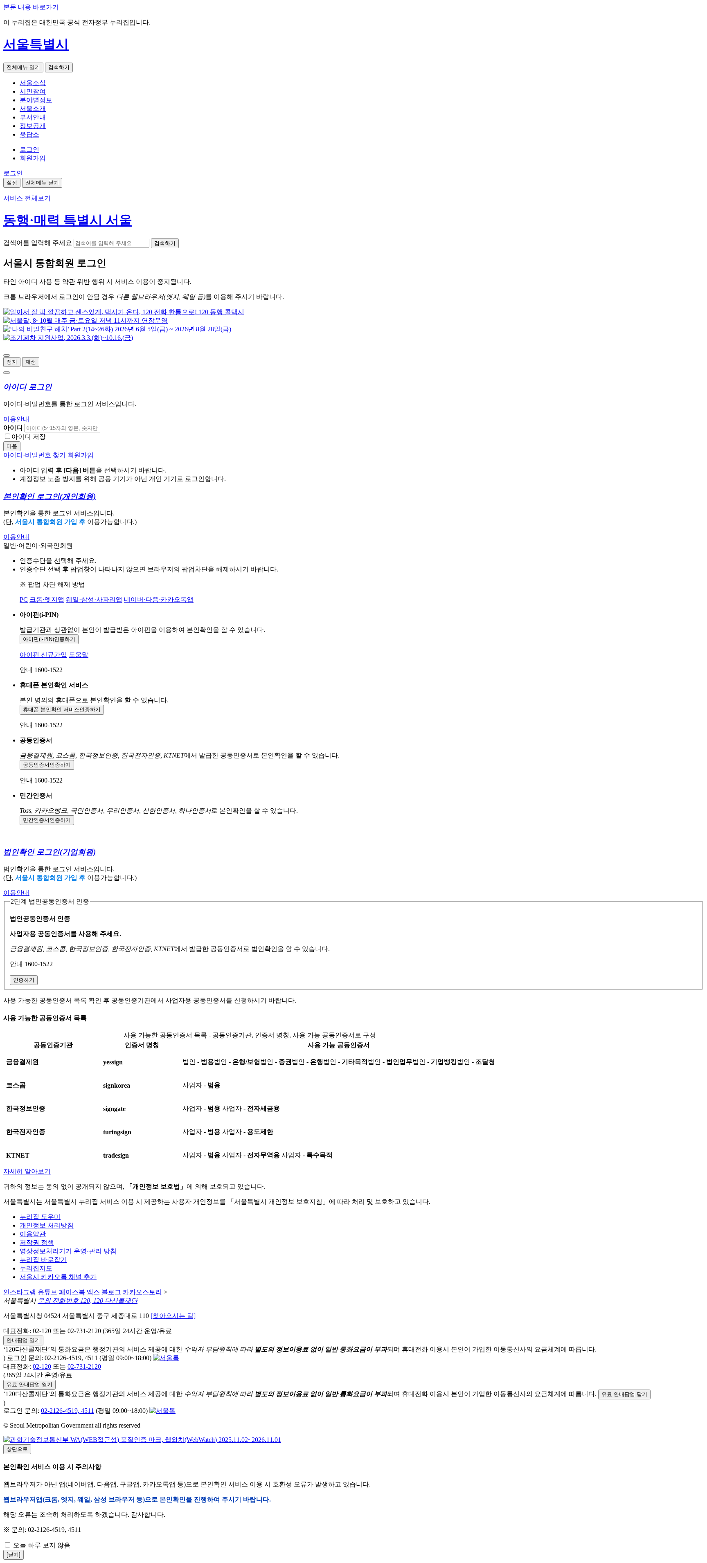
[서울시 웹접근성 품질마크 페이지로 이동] (142, 1439)
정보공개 (33, 125)
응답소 (29, 134)
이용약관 (33, 1233)
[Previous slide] (6, 355)
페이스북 (72, 1292)
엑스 (93, 1292)
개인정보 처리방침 (47, 1225)
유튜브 (47, 1292)
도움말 (78, 654)
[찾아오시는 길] (173, 1315)
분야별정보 (36, 100)
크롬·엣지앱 (46, 599)
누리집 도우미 (40, 1216)
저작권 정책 (37, 1242)
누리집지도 (36, 1268)
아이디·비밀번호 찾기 (34, 455)
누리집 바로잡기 (43, 1259)
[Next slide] (6, 372)
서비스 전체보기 (27, 198)
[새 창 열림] (123, 311)
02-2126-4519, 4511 (67, 1410)
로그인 (29, 149)
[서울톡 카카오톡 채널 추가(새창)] (166, 1357)
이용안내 (16, 419)
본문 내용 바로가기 (31, 7)
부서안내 (33, 117)
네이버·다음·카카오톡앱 (159, 599)
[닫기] (13, 1555)
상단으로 (17, 1449)
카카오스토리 (142, 1292)
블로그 (111, 1292)
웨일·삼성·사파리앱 (94, 599)
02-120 (42, 1366)
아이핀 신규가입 (43, 654)
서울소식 (33, 82)
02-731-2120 (84, 1366)
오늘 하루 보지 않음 (40, 1545)
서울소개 (33, 108)
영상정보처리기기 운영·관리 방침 (68, 1251)
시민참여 (33, 91)
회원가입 (33, 158)
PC (24, 599)
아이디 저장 (28, 436)
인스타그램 (19, 1292)
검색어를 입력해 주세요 (37, 242)
